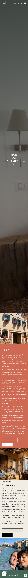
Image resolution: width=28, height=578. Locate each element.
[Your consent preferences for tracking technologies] (25, 575)
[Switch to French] (18, 3)
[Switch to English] (15, 3)
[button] (25, 3)
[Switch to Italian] (21, 3)
